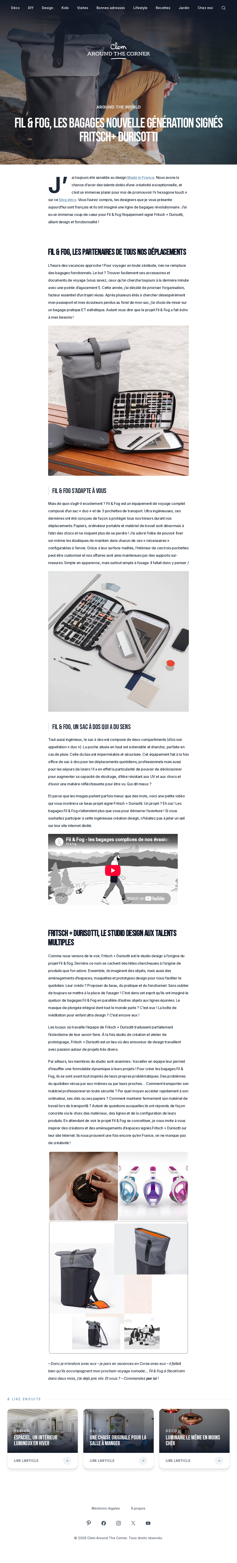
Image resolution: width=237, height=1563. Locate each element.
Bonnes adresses (111, 8)
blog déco (67, 199)
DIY (31, 8)
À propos (138, 1508)
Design (47, 8)
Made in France (140, 177)
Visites (82, 8)
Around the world (118, 107)
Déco (15, 8)
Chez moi (205, 8)
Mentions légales (106, 1508)
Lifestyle (140, 8)
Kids (65, 8)
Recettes (163, 8)
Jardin (184, 8)
